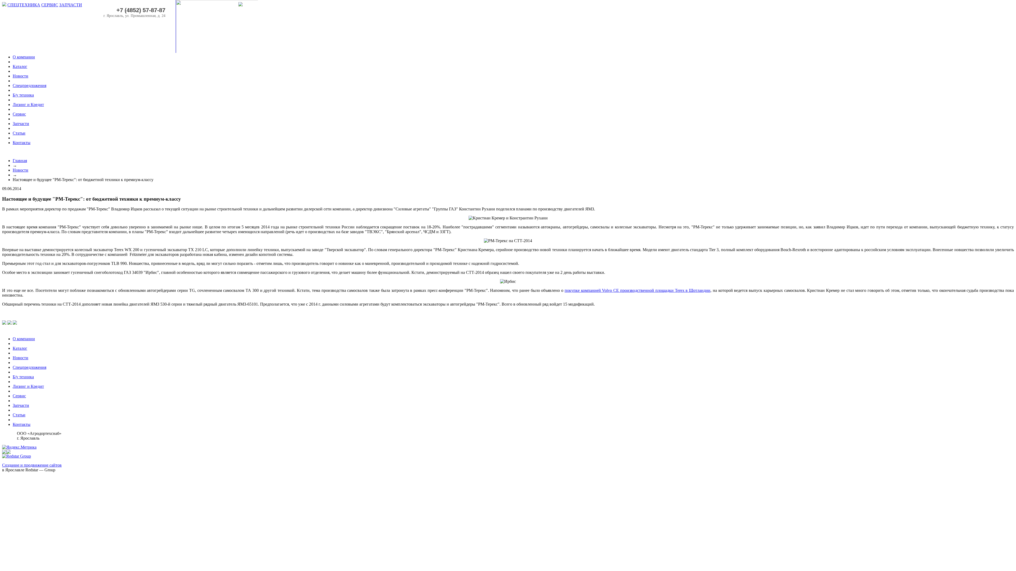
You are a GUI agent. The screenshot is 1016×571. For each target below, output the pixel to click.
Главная (20, 160)
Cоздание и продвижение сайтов (32, 465)
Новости (20, 170)
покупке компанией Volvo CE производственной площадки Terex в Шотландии (637, 290)
